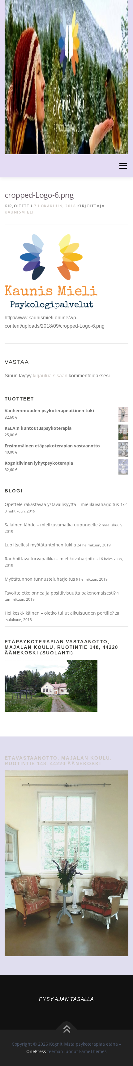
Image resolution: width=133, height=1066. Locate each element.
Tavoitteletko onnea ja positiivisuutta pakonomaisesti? (60, 593)
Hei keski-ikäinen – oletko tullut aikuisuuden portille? (59, 613)
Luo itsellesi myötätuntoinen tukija (40, 545)
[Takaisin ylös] (67, 1030)
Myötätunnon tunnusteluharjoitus (40, 579)
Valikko (123, 165)
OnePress (36, 1051)
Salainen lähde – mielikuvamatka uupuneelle (51, 525)
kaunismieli (19, 212)
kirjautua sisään (50, 375)
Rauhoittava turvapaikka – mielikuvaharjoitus (51, 559)
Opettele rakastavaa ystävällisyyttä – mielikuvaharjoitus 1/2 (66, 504)
